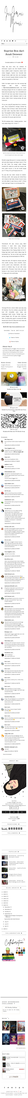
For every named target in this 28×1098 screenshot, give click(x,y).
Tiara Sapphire (8, 448)
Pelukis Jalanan (10, 1069)
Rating (6, 1054)
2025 (4, 894)
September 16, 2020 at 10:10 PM (12, 649)
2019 (4, 929)
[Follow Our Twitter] (14, 812)
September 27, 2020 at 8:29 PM (12, 744)
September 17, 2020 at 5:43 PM (12, 665)
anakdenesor (8, 499)
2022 (4, 900)
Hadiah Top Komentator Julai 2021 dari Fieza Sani (14, 410)
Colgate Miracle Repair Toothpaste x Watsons (13, 916)
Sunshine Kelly (8, 696)
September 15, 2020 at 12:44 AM (12, 523)
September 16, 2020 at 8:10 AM (12, 637)
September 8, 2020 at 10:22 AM (12, 480)
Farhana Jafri (8, 526)
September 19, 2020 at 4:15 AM (12, 712)
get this (14, 820)
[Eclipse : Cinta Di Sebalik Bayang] (13, 1027)
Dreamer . (8, 1070)
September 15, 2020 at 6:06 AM (12, 556)
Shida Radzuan (8, 471)
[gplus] (7, 41)
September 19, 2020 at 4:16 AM (12, 730)
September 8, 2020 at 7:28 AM (12, 461)
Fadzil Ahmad (8, 574)
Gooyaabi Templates (14, 1095)
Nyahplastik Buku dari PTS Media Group (14, 431)
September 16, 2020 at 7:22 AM (12, 628)
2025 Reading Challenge (11, 1007)
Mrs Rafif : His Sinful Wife (12, 1057)
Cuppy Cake (8, 733)
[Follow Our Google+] (22, 812)
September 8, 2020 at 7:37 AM (12, 468)
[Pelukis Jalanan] (21, 1026)
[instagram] (15, 41)
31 (20, 57)
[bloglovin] (12, 41)
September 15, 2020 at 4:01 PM (12, 582)
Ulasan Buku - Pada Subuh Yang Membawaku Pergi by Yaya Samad (16, 863)
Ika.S (6, 661)
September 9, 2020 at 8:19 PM (12, 487)
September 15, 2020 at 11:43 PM (12, 603)
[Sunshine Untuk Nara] (21, 1039)
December (7, 907)
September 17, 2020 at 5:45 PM (12, 683)
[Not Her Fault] (13, 1038)
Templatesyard (7, 1093)
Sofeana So (9, 1066)
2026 (4, 892)
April (6, 926)
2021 (4, 903)
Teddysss (8, 1058)
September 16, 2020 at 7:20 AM (12, 617)
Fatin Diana (7, 640)
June (6, 924)
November (7, 909)
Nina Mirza (7, 559)
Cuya (6, 457)
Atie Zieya (7, 439)
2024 (4, 896)
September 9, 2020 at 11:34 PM (12, 496)
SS (3, 1009)
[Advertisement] (14, 977)
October (7, 911)
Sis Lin (6, 540)
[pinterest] (10, 41)
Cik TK (6, 491)
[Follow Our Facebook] (6, 812)
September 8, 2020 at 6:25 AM (12, 454)
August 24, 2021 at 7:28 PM (11, 751)
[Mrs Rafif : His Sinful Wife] (6, 1025)
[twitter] (4, 41)
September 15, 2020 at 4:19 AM (12, 548)
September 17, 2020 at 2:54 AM (12, 658)
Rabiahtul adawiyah (10, 747)
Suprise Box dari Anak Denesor (12, 919)
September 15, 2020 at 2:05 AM (12, 536)
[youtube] (19, 1087)
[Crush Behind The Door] (6, 1039)
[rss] (23, 1087)
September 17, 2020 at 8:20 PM (12, 704)
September (8, 913)
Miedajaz (7, 632)
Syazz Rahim (8, 483)
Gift (10, 57)
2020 (4, 905)
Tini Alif (6, 508)
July (6, 921)
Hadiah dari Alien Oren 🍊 (14, 389)
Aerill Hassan (8, 596)
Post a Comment (7, 754)
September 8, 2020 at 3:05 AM (12, 445)
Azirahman (7, 652)
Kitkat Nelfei (8, 620)
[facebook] (2, 41)
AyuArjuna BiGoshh (9, 586)
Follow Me (14, 807)
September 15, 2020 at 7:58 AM (12, 571)
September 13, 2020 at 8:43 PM (12, 505)
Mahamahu (7, 606)
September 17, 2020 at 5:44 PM (12, 674)
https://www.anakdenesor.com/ (11, 87)
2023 (4, 898)
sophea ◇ (7, 464)
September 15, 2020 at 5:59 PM (12, 593)
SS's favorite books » (21, 1048)
